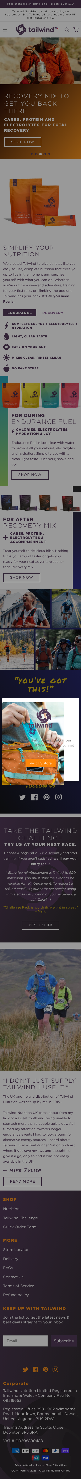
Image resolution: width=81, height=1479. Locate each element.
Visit (41, 763)
